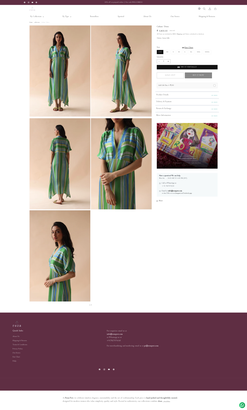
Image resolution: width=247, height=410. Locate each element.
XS (168, 52)
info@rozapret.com (175, 191)
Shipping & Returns (20, 341)
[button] (37, 16)
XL (192, 52)
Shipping (179, 34)
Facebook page (187, 193)
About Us (16, 336)
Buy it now (198, 75)
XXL (199, 52)
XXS (160, 52)
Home (31, 22)
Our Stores (16, 353)
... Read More (166, 401)
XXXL (208, 52)
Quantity (160, 57)
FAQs (14, 361)
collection (37, 22)
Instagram (178, 193)
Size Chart (16, 357)
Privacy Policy (18, 349)
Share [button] (161, 201)
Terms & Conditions (20, 345)
